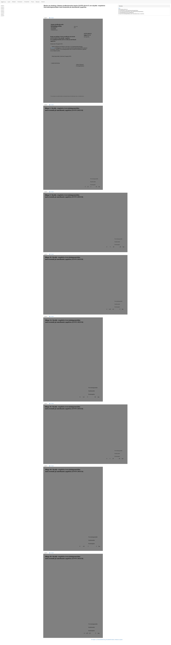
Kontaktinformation (110, 639)
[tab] (144, 6)
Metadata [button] (121, 6)
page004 (2, 10)
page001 (2, 5)
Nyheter (43, 1)
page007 (2, 14)
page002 (2, 7)
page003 (2, 8)
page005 (2, 11)
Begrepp (37, 1)
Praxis (32, 1)
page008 (2, 15)
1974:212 (53, 48)
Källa (119, 8)
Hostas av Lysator (119, 639)
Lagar (9, 1)
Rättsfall (14, 1)
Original (52, 17)
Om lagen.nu (94, 639)
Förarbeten (20, 1)
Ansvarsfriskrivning (101, 639)
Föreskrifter (26, 1)
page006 (2, 12)
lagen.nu (3, 2)
